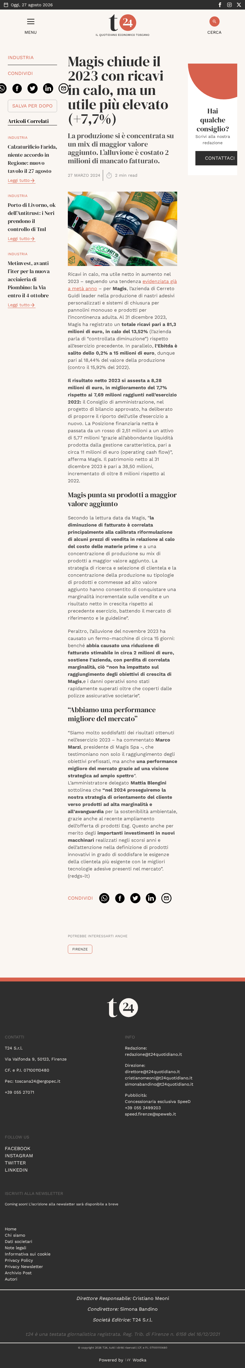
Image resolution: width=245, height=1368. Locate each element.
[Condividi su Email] (64, 88)
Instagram (19, 1155)
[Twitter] (239, 4)
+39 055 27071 (19, 1092)
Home (10, 1229)
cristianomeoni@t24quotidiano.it (158, 1077)
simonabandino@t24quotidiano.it (159, 1084)
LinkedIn (16, 1170)
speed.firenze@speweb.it (150, 1114)
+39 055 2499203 (143, 1107)
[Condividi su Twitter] (33, 88)
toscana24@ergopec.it (37, 1081)
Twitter (15, 1163)
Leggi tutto (19, 180)
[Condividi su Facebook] (17, 88)
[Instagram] (229, 4)
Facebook (17, 1148)
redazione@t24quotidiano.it (153, 1054)
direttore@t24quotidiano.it (152, 1071)
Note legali (15, 1247)
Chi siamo (15, 1235)
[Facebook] (220, 4)
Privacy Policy (19, 1260)
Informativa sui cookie (27, 1254)
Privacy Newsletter (24, 1266)
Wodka (139, 1360)
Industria (21, 57)
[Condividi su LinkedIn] (48, 88)
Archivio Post (18, 1272)
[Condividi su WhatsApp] (104, 898)
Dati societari (18, 1241)
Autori (11, 1279)
